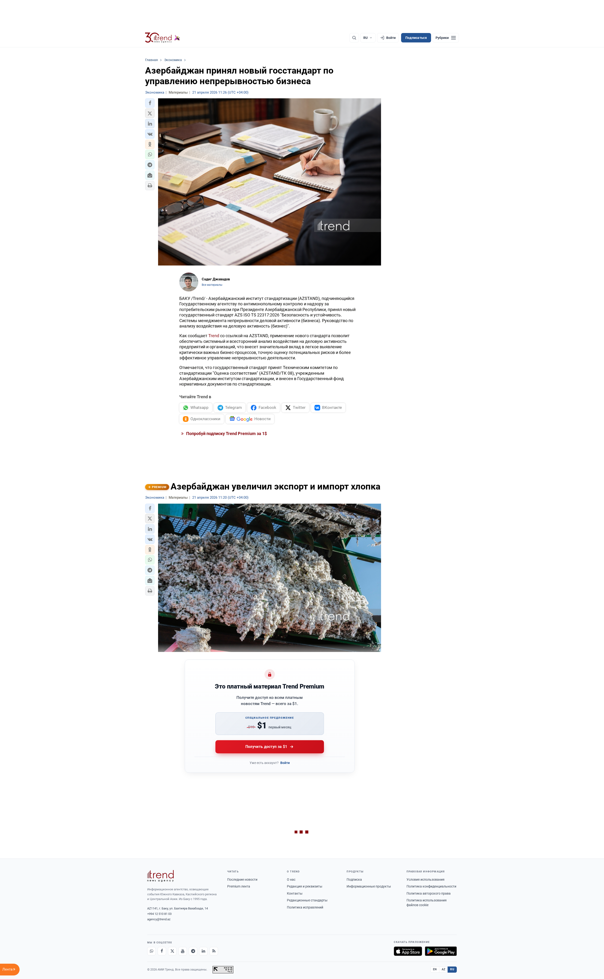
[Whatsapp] (151, 951)
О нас (291, 879)
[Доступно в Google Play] (441, 951)
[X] (172, 951)
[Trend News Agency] (160, 876)
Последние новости (242, 879)
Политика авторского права (429, 893)
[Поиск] (354, 37)
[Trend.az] (162, 38)
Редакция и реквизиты (304, 886)
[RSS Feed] (214, 951)
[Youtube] (182, 951)
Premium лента (238, 886)
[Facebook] (162, 951)
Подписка (354, 879)
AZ (443, 969)
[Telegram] (193, 951)
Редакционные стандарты (307, 900)
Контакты (294, 893)
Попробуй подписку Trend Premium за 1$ (226, 433)
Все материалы (212, 284)
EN (435, 969)
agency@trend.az (158, 919)
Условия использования (426, 879)
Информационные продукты (369, 886)
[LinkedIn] (203, 951)
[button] (149, 103)
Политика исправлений (305, 907)
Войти (285, 763)
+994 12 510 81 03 (159, 914)
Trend (213, 335)
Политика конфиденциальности (431, 886)
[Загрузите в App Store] (408, 951)
